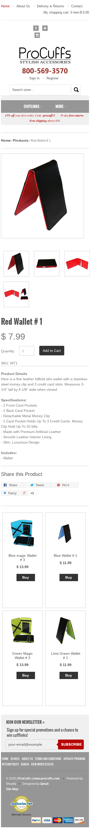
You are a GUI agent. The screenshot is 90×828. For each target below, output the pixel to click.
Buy (25, 577)
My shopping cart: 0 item (66, 12)
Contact (76, 6)
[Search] (75, 89)
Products (20, 140)
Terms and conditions (48, 759)
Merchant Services (21, 814)
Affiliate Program (74, 759)
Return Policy (10, 764)
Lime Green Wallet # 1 (65, 655)
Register (52, 78)
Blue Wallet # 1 (65, 556)
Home (5, 6)
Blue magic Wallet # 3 (22, 558)
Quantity (7, 351)
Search (15, 759)
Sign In (34, 78)
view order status (42, 764)
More (60, 106)
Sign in (25, 764)
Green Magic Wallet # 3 (22, 655)
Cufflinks (32, 106)
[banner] (45, 60)
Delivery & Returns (50, 6)
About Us (23, 6)
